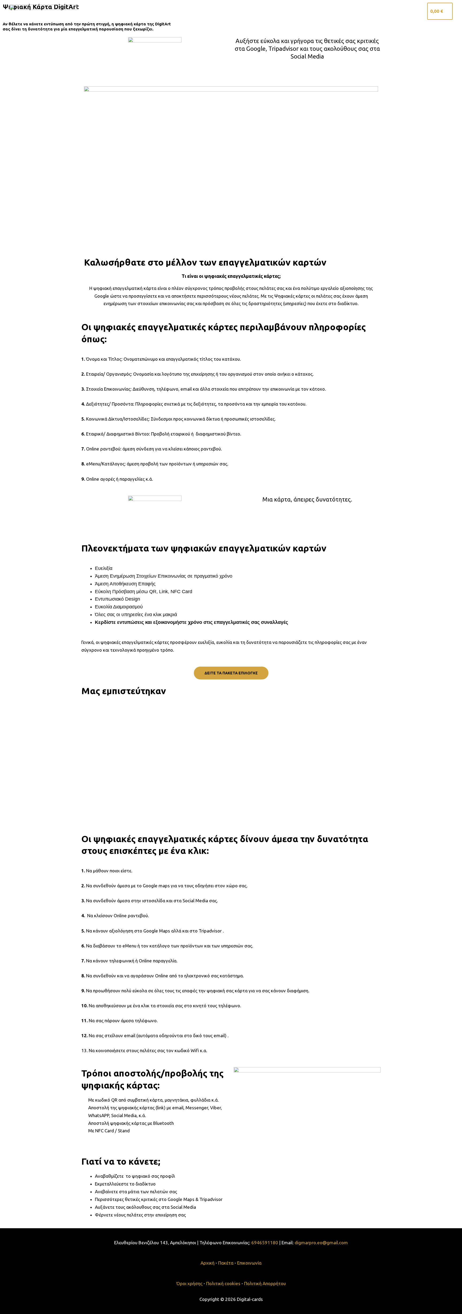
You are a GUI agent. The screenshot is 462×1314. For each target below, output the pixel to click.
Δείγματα (357, 11)
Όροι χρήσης (189, 1283)
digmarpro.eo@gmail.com (321, 1242)
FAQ (379, 11)
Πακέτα (330, 11)
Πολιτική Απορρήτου (265, 1283)
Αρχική (307, 11)
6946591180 (265, 1242)
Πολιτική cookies (223, 1283)
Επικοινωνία (405, 11)
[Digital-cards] (43, 10)
